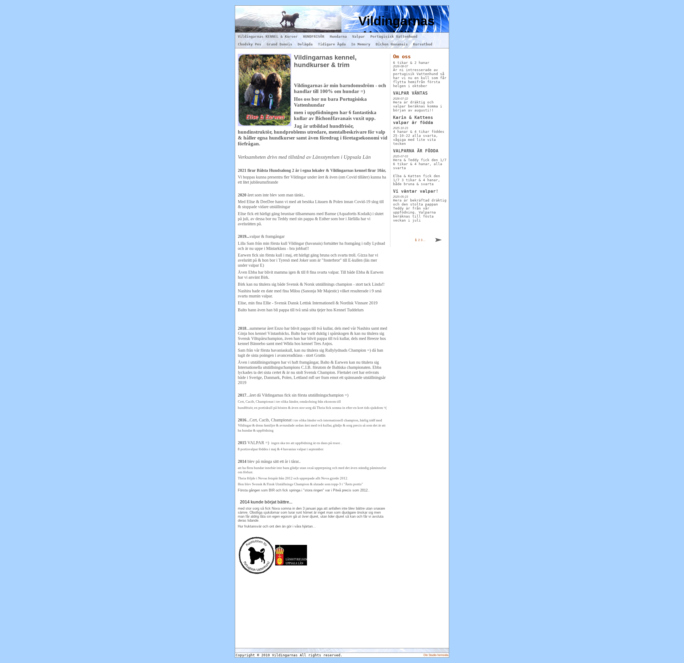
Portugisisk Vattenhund (393, 36)
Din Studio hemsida (435, 655)
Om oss (402, 56)
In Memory (360, 44)
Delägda (305, 44)
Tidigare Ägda (332, 44)
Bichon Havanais (392, 44)
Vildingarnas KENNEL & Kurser (268, 36)
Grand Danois (279, 44)
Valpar (358, 36)
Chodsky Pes (249, 44)
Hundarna (338, 36)
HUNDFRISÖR (313, 36)
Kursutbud (422, 44)
